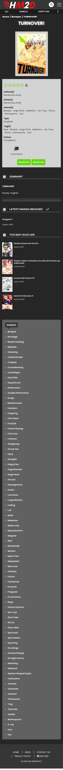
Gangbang (13, 443)
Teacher (12, 683)
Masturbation (15, 530)
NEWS (28, 752)
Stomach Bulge (15, 653)
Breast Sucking (15, 341)
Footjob (11, 423)
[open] (59, 4)
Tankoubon (13, 678)
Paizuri (11, 576)
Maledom (31, 110)
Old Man (12, 571)
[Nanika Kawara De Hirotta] (7, 249)
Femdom (12, 408)
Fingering (12, 413)
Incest (10, 489)
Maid (10, 515)
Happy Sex (43, 11)
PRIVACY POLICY (23, 756)
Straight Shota (15, 658)
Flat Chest (13, 418)
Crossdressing (15, 367)
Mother (11, 551)
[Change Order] (47, 209)
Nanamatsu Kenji (12, 95)
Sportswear (13, 637)
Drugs (10, 398)
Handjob (12, 459)
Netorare (12, 566)
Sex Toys (42, 110)
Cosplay (12, 362)
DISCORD (43, 756)
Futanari (12, 438)
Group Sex (13, 449)
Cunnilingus (13, 372)
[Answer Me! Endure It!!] (7, 284)
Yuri (9, 734)
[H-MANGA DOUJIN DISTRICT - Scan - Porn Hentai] (19, 4)
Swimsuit (12, 668)
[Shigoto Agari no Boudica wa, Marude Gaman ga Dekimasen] (7, 266)
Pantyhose (13, 581)
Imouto (11, 479)
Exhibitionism (14, 403)
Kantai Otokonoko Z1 (23, 296)
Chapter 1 (7, 219)
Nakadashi (13, 561)
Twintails (12, 709)
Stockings (12, 648)
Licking (11, 505)
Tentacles (12, 688)
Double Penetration (18, 392)
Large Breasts (15, 500)
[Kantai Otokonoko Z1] (7, 301)
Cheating (12, 352)
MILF (9, 540)
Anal (6, 129)
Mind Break (13, 545)
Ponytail (12, 586)
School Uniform (15, 607)
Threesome (13, 699)
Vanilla (23, 11)
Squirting (12, 642)
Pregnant (12, 591)
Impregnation (15, 484)
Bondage (12, 336)
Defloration (13, 387)
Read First (24, 162)
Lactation (12, 494)
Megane (11, 535)
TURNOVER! (30, 16)
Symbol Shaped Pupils (19, 673)
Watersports (11, 113)
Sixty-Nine (13, 627)
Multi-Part (13, 556)
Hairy (10, 454)
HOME (16, 752)
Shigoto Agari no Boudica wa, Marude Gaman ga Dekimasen (37, 261)
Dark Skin (12, 377)
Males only (13, 525)
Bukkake (12, 346)
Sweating (12, 663)
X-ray (10, 724)
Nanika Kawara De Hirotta (26, 243)
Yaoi (21, 113)
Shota (52, 110)
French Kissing (15, 428)
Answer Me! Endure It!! (24, 278)
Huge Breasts (14, 469)
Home (5, 16)
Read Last (38, 162)
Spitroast (12, 632)
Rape (10, 602)
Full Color (12, 433)
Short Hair (12, 617)
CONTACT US (43, 752)
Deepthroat (14, 382)
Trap (10, 704)
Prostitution (14, 597)
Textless (12, 693)
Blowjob (16, 16)
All (6, 11)
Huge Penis (18, 110)
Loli (9, 510)
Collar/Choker (15, 357)
